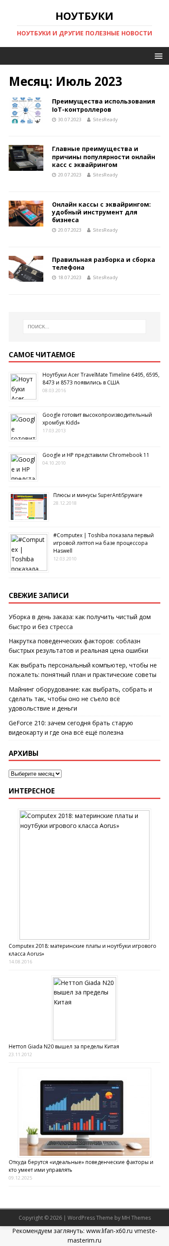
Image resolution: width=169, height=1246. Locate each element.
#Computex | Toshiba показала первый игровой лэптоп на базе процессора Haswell (103, 543)
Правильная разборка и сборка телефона (103, 263)
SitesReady (105, 119)
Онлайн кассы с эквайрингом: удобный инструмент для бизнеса (101, 212)
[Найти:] (84, 326)
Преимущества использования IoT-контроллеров (103, 105)
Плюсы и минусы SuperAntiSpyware (98, 495)
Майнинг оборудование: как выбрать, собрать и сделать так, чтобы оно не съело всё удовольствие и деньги (80, 699)
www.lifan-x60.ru (109, 1231)
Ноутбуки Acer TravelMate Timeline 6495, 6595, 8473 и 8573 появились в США (100, 378)
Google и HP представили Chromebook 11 (96, 455)
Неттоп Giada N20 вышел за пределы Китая (64, 1046)
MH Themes (136, 1217)
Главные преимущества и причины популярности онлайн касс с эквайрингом (103, 156)
